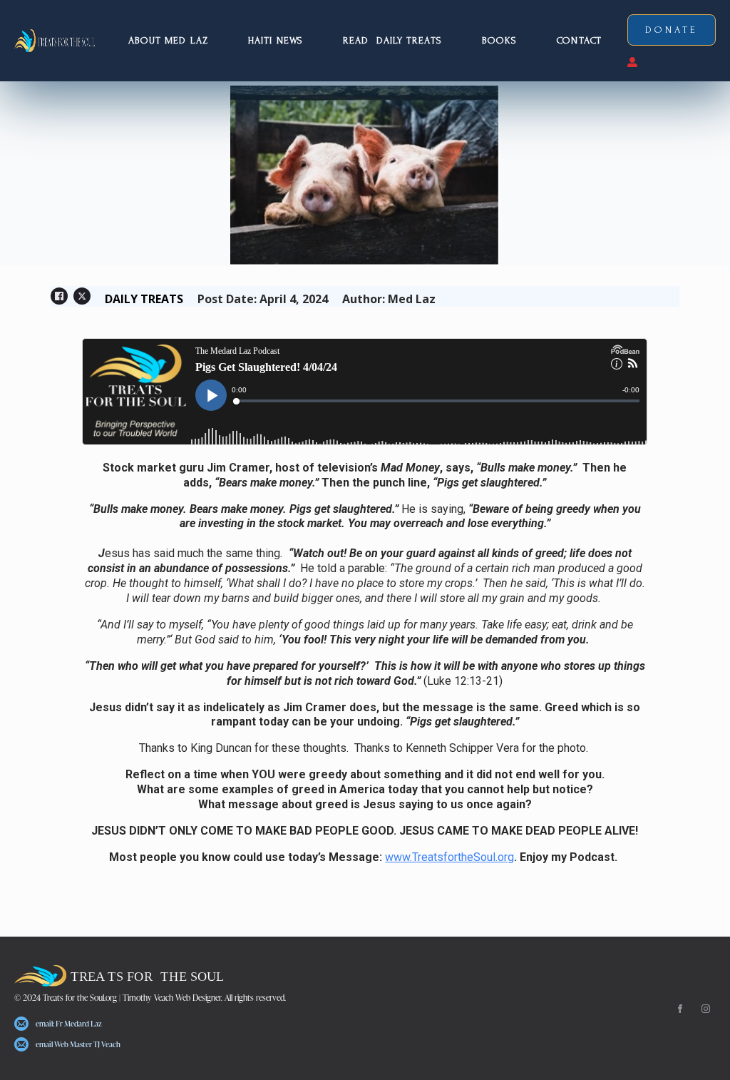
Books (500, 40)
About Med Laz (168, 40)
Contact (579, 40)
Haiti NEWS (275, 40)
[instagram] (706, 1009)
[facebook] (680, 1009)
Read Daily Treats (392, 40)
